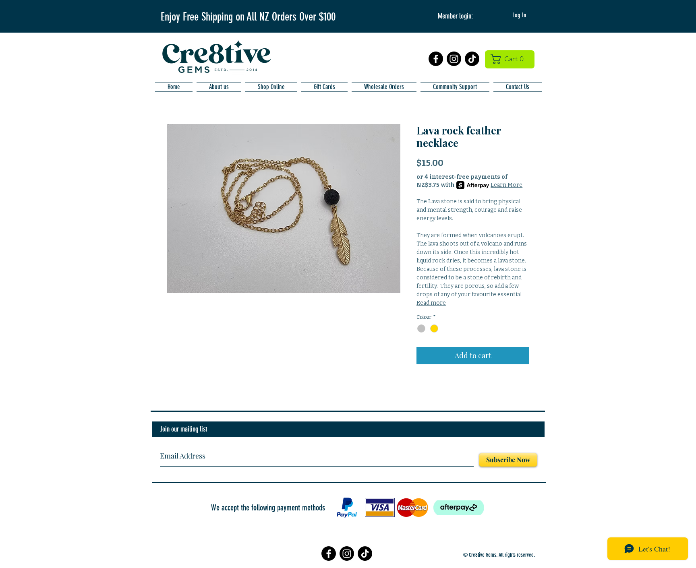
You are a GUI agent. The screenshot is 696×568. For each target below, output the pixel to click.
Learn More (506, 185)
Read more (431, 302)
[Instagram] (454, 59)
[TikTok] (472, 59)
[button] (510, 59)
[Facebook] (436, 59)
